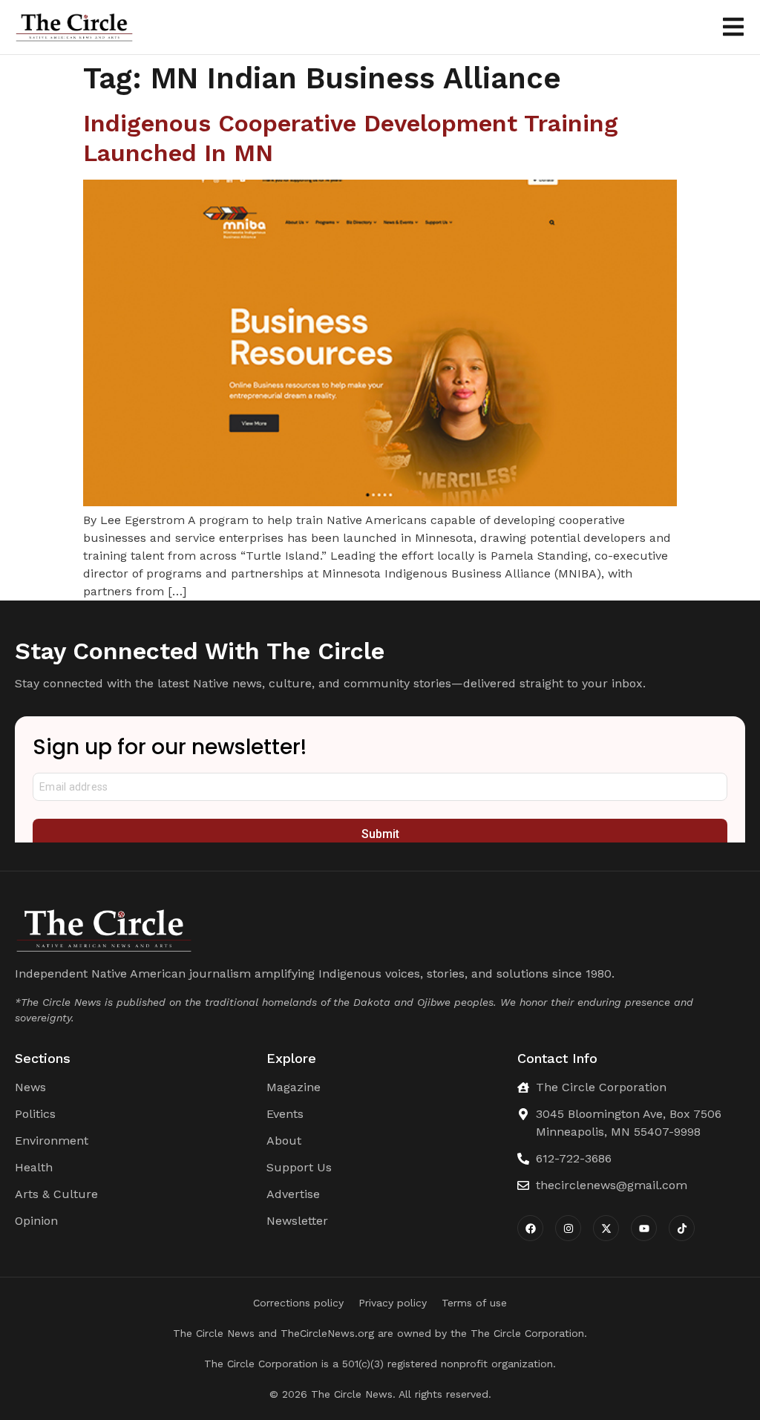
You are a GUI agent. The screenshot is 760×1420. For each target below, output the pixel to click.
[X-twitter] (606, 1228)
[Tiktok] (682, 1228)
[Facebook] (530, 1228)
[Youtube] (644, 1228)
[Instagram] (568, 1228)
